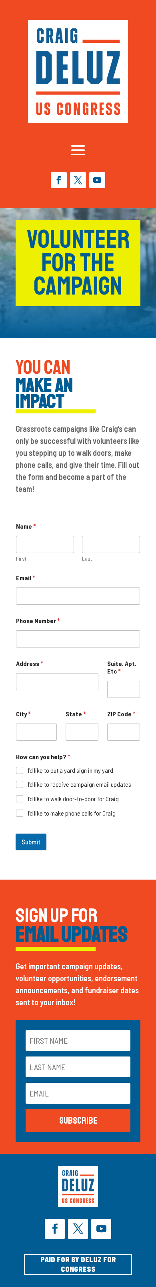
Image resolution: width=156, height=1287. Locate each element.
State (76, 714)
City (23, 714)
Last (87, 558)
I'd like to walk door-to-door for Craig (73, 798)
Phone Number (38, 620)
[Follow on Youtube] (97, 180)
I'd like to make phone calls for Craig (72, 813)
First (21, 558)
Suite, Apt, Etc (121, 667)
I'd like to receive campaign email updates (79, 784)
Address (29, 663)
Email (25, 577)
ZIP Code (121, 714)
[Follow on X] (78, 180)
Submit (31, 842)
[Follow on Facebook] (59, 180)
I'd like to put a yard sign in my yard (70, 770)
